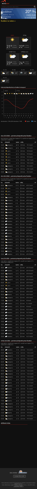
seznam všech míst (19, 476)
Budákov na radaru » (8, 21)
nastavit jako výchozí (6, 16)
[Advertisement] (18, 28)
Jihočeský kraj (4, 14)
